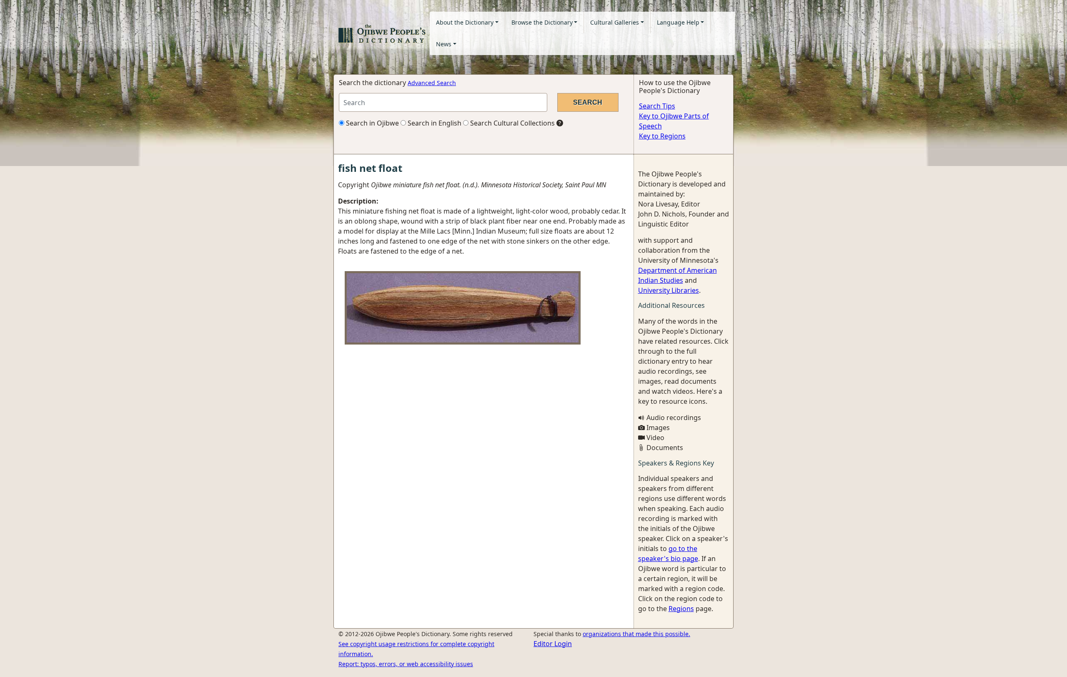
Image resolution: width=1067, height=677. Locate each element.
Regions (681, 608)
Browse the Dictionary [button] (542, 22)
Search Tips (657, 106)
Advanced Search (432, 83)
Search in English (433, 123)
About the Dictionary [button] (464, 22)
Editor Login (553, 643)
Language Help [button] (678, 22)
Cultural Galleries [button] (614, 22)
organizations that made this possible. (636, 634)
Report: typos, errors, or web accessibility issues (405, 664)
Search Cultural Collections (511, 123)
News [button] (443, 44)
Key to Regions (662, 136)
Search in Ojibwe (371, 123)
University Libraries (668, 290)
